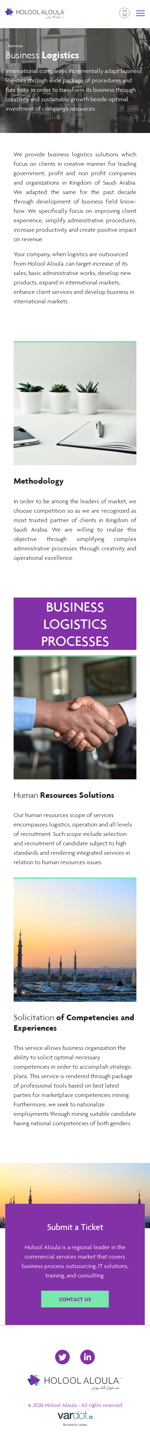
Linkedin (87, 1357)
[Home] (35, 14)
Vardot (82, 1424)
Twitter (62, 1357)
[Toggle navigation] (140, 14)
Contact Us (75, 1299)
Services (15, 45)
